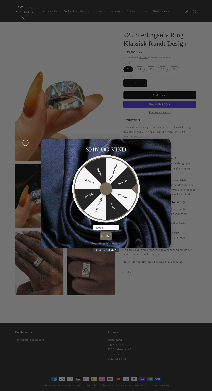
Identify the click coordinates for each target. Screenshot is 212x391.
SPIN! (106, 236)
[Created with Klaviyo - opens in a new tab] (106, 250)
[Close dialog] (25, 142)
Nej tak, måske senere (106, 243)
